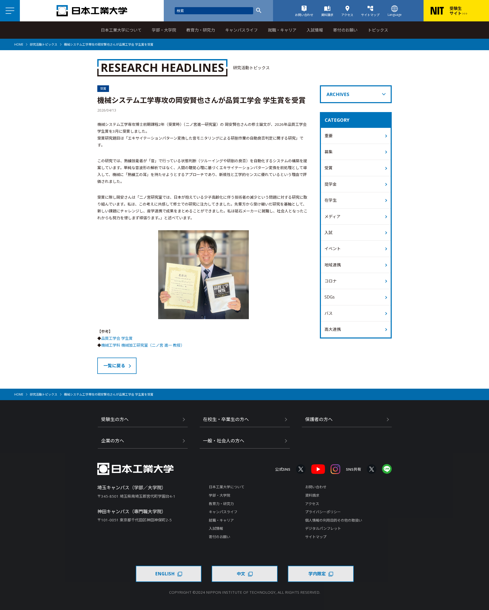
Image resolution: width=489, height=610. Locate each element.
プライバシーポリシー (323, 511)
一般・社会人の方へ (223, 441)
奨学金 (330, 184)
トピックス (378, 30)
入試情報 (315, 30)
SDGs (329, 297)
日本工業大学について (121, 30)
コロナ (330, 281)
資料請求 (312, 495)
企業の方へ (112, 441)
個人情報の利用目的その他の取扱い (333, 520)
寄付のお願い (345, 30)
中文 (241, 574)
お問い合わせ (316, 486)
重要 (328, 136)
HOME (18, 44)
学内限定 (317, 574)
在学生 (330, 200)
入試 (328, 232)
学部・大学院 (164, 30)
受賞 (328, 168)
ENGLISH (165, 574)
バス (328, 313)
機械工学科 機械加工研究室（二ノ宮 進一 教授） (142, 345)
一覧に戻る (114, 366)
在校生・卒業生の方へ (226, 419)
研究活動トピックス (43, 44)
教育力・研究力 (200, 30)
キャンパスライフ (241, 30)
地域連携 (332, 265)
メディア (332, 216)
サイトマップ (316, 536)
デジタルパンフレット (323, 528)
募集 (328, 152)
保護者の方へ (319, 419)
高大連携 (332, 329)
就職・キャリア (282, 30)
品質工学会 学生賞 (117, 338)
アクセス (312, 503)
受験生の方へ (115, 419)
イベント (332, 248)
